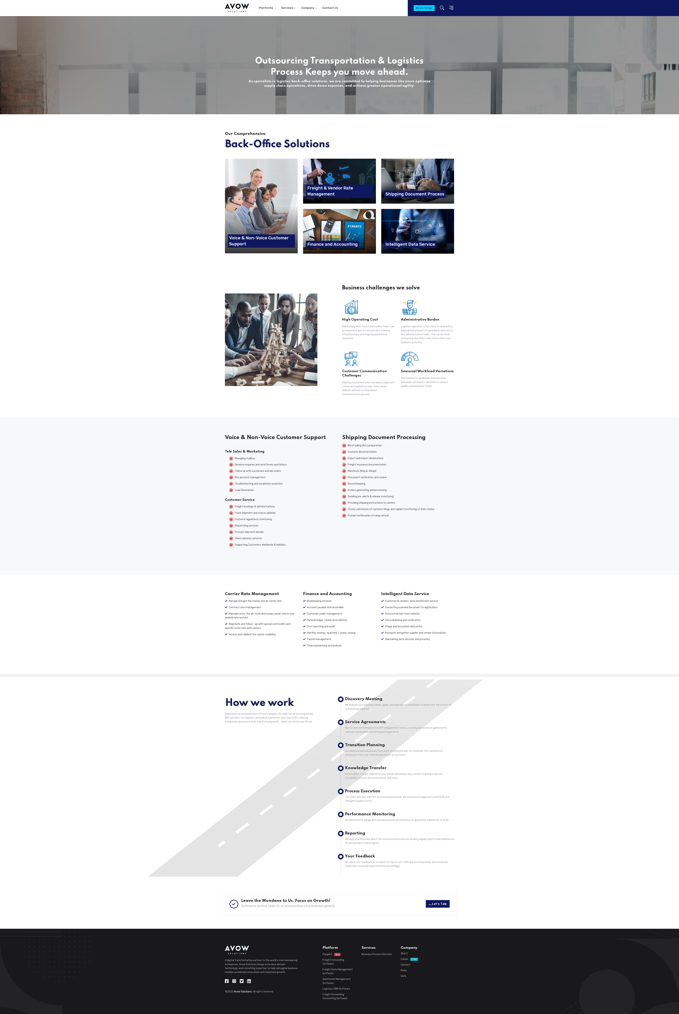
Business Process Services (377, 954)
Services (287, 8)
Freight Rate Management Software (338, 971)
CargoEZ (331, 954)
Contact (405, 964)
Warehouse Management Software (337, 981)
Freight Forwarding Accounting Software (335, 996)
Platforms (266, 8)
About (404, 953)
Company (307, 8)
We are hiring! (424, 8)
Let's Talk (439, 904)
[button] (450, 8)
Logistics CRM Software (336, 988)
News (404, 970)
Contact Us (330, 8)
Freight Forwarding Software (333, 961)
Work (403, 976)
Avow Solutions (243, 991)
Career (409, 959)
